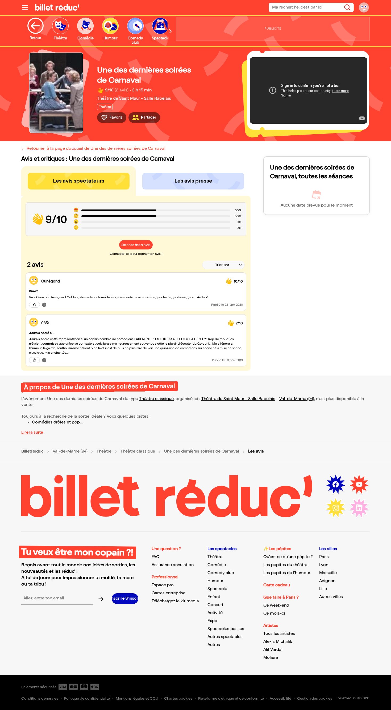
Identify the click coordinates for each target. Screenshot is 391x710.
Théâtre (104, 451)
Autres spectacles (225, 636)
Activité (215, 612)
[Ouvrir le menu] (27, 7)
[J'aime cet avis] (34, 305)
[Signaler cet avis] (44, 304)
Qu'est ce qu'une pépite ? (288, 556)
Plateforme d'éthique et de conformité (231, 698)
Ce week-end (276, 605)
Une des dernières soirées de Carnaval (201, 451)
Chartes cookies (178, 698)
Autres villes (331, 596)
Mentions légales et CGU (137, 698)
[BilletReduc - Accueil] (57, 7)
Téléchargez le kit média (175, 601)
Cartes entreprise (168, 593)
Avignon (327, 580)
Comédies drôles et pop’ (56, 422)
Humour (215, 580)
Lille (323, 588)
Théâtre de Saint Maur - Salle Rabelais (134, 98)
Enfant (213, 596)
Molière (270, 657)
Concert (215, 604)
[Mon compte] (364, 7)
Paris (324, 556)
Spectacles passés (225, 628)
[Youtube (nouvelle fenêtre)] (359, 484)
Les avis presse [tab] (193, 181)
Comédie (216, 564)
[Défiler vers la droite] (170, 31)
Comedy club (220, 572)
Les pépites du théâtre (285, 564)
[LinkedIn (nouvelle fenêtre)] (359, 508)
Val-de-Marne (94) (296, 398)
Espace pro (163, 585)
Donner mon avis (136, 245)
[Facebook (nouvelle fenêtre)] (335, 484)
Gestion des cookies (314, 698)
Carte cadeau (276, 585)
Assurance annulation (173, 564)
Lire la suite (32, 432)
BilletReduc (32, 451)
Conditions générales (39, 698)
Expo (212, 620)
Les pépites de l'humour (286, 572)
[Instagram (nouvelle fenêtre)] (335, 508)
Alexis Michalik (277, 641)
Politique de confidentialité (87, 698)
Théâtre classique (156, 398)
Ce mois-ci (274, 613)
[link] (131, 281)
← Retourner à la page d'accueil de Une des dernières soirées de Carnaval (93, 148)
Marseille (328, 572)
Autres (213, 644)
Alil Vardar (273, 649)
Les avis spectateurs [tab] (78, 181)
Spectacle (217, 588)
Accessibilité (280, 698)
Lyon (323, 564)
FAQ (156, 556)
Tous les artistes (279, 633)
